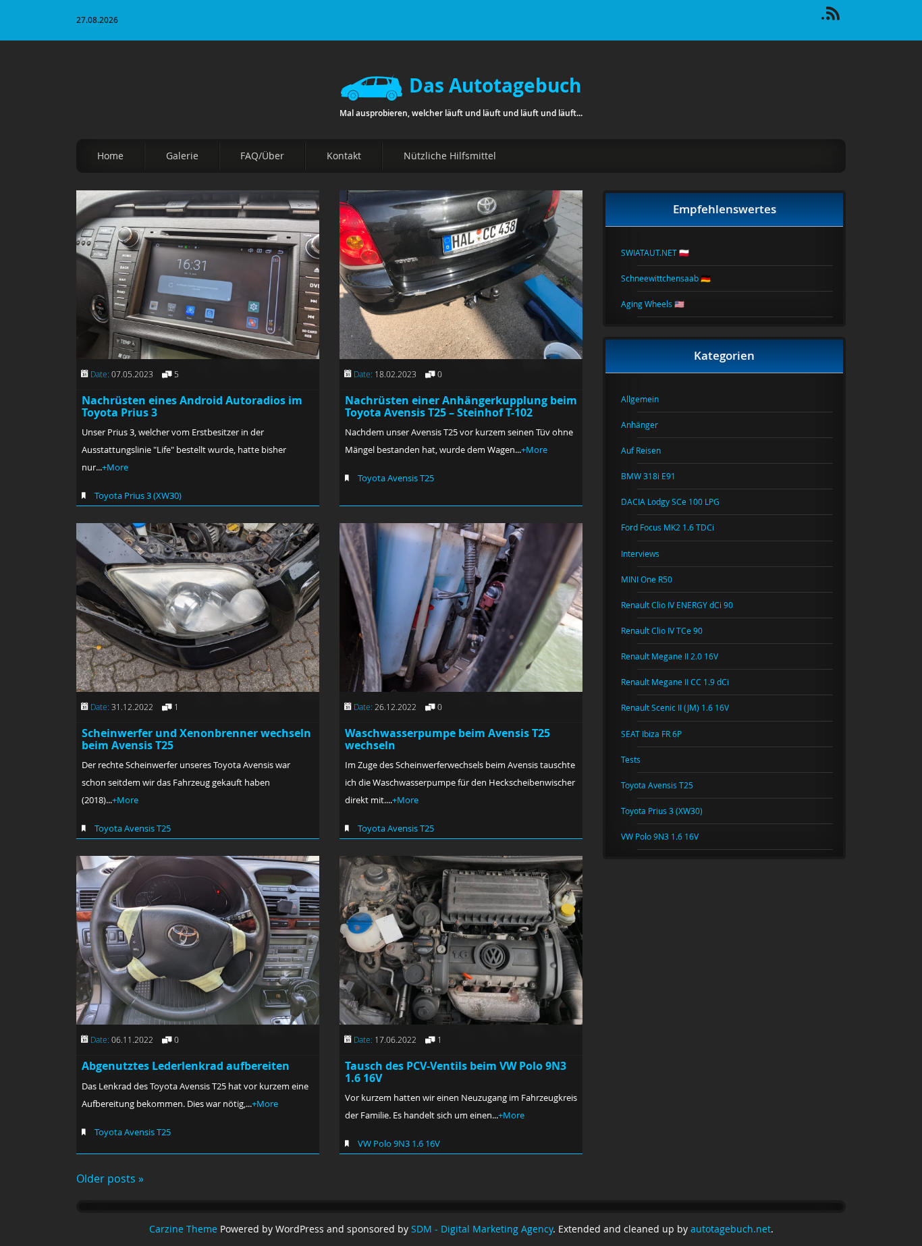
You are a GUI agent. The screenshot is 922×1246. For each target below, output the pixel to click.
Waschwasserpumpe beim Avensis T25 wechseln (447, 739)
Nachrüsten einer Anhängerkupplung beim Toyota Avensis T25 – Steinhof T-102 (461, 406)
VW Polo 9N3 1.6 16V (399, 1143)
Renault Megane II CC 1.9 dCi (683, 681)
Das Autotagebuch (495, 85)
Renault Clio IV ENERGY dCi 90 (685, 604)
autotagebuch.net (730, 1229)
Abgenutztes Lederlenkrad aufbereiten (186, 1065)
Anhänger (647, 424)
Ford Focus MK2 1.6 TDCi (675, 527)
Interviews (648, 553)
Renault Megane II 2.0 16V (677, 656)
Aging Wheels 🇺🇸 (660, 303)
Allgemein (648, 399)
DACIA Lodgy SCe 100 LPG (678, 501)
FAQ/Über (262, 155)
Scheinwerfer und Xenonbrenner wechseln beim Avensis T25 (196, 739)
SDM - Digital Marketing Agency (482, 1229)
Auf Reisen (649, 450)
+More (115, 467)
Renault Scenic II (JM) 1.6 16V (683, 707)
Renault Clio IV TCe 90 (670, 630)
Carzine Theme (183, 1229)
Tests (639, 759)
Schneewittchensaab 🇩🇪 (674, 278)
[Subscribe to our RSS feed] (839, 18)
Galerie (182, 155)
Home (110, 155)
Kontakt (344, 155)
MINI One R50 (654, 579)
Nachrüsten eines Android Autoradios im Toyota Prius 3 (192, 406)
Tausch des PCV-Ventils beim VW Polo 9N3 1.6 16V (455, 1071)
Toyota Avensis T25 (396, 478)
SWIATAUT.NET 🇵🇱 (663, 252)
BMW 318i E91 (656, 475)
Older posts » (110, 1178)
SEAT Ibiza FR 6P (659, 733)
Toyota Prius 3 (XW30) (138, 495)
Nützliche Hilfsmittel (450, 155)
